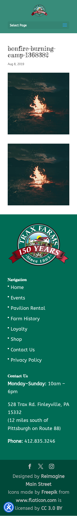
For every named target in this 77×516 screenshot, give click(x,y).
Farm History (25, 319)
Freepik (49, 492)
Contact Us (23, 350)
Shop (16, 339)
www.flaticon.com (36, 500)
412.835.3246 (39, 441)
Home (17, 287)
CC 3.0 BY (51, 508)
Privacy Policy (26, 360)
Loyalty (19, 329)
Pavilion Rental (28, 308)
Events (18, 298)
